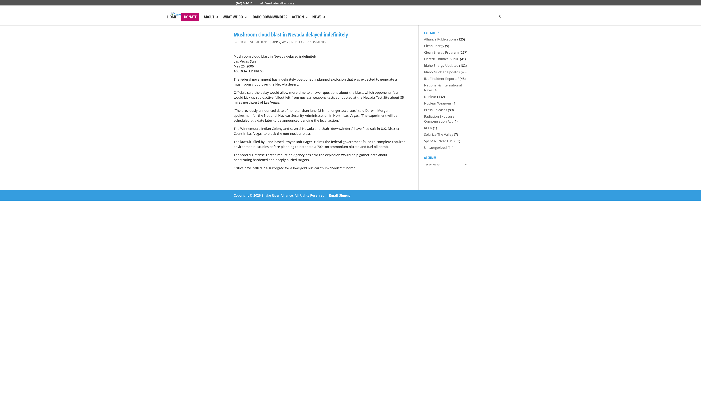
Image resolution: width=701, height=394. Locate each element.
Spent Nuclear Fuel (438, 141)
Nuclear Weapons (438, 103)
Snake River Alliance (253, 42)
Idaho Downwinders (269, 18)
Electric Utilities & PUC (441, 59)
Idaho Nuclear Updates (442, 72)
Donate (190, 17)
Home (172, 18)
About (209, 18)
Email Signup (339, 195)
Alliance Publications (440, 39)
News (316, 18)
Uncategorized (435, 147)
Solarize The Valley (438, 134)
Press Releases (435, 110)
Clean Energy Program (441, 52)
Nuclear (297, 42)
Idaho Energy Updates (441, 65)
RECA (428, 128)
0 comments (316, 42)
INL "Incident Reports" (441, 78)
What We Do (233, 18)
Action (298, 18)
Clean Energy (434, 46)
